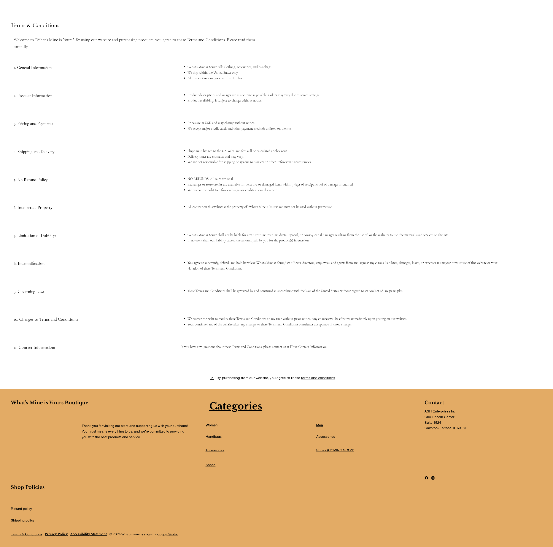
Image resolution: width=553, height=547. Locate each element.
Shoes (210, 465)
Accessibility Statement (88, 534)
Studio (172, 534)
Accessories (214, 450)
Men (319, 425)
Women (212, 425)
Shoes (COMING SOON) (335, 450)
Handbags (214, 436)
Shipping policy (23, 520)
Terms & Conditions (26, 534)
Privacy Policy (56, 534)
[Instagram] (433, 478)
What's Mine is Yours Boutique (49, 403)
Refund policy (21, 509)
